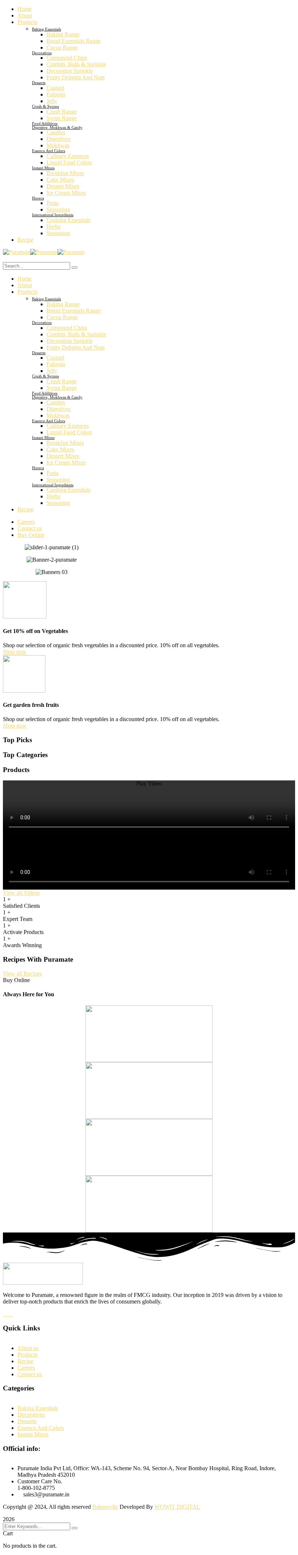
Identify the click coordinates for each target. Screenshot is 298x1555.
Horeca (38, 198)
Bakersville (105, 1507)
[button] (149, 783)
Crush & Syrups (45, 106)
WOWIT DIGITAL (177, 1507)
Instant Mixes (43, 168)
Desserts (38, 82)
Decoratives (42, 53)
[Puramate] (16, 252)
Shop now (15, 652)
